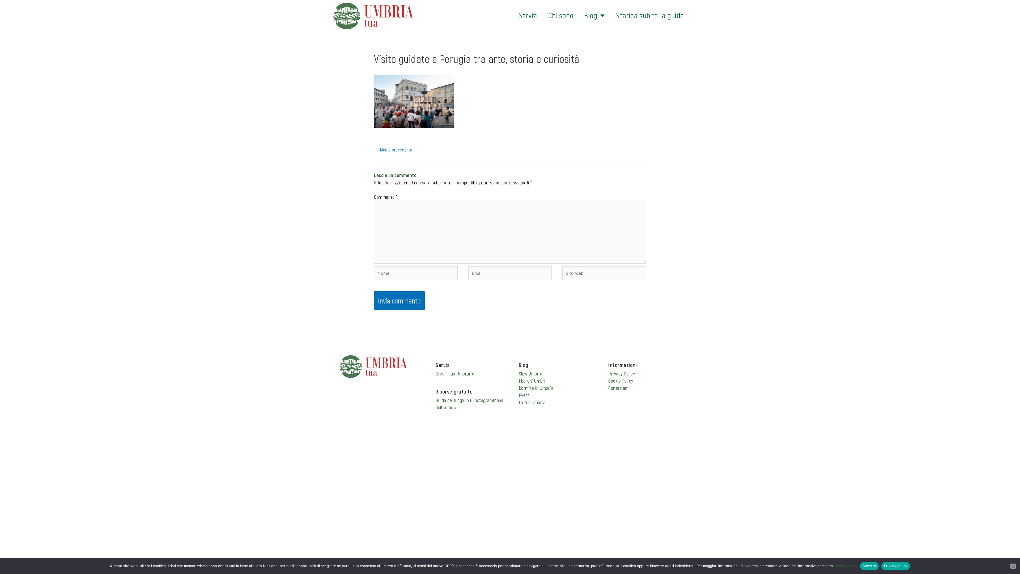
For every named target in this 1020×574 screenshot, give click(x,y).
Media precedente (393, 149)
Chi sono (560, 15)
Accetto (869, 566)
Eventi (525, 395)
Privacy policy (846, 566)
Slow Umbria (530, 374)
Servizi (528, 15)
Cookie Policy (620, 381)
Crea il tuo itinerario (455, 374)
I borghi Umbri (532, 381)
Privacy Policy (621, 374)
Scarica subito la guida (649, 15)
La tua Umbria (532, 402)
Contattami (619, 388)
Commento (385, 197)
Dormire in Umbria (536, 388)
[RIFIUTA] (1013, 566)
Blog (590, 15)
